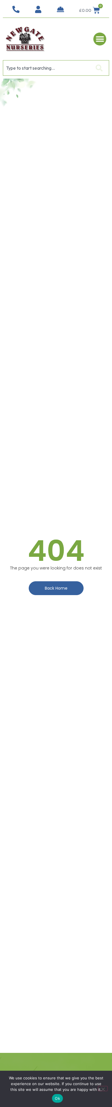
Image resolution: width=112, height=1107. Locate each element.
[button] (99, 39)
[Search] (100, 68)
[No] (103, 1088)
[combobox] (47, 68)
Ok (57, 1098)
